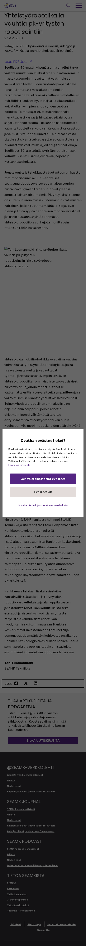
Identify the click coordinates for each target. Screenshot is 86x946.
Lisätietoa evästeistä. (19, 464)
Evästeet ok (43, 492)
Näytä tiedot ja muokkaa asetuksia (43, 505)
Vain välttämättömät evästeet (43, 479)
